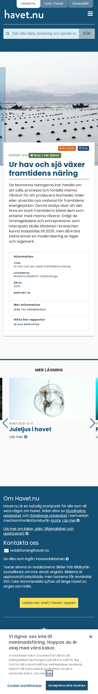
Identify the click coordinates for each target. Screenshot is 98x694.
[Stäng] (91, 637)
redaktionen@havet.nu (29, 550)
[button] (93, 423)
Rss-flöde (68, 148)
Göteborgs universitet (48, 515)
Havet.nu (28, 3)
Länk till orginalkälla (30, 309)
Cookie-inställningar (24, 685)
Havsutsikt (80, 3)
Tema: (46, 155)
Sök (87, 33)
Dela (84, 148)
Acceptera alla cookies (66, 685)
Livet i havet (54, 3)
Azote (56, 520)
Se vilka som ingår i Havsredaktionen (34, 558)
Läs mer (69, 520)
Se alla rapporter (26, 324)
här (49, 673)
